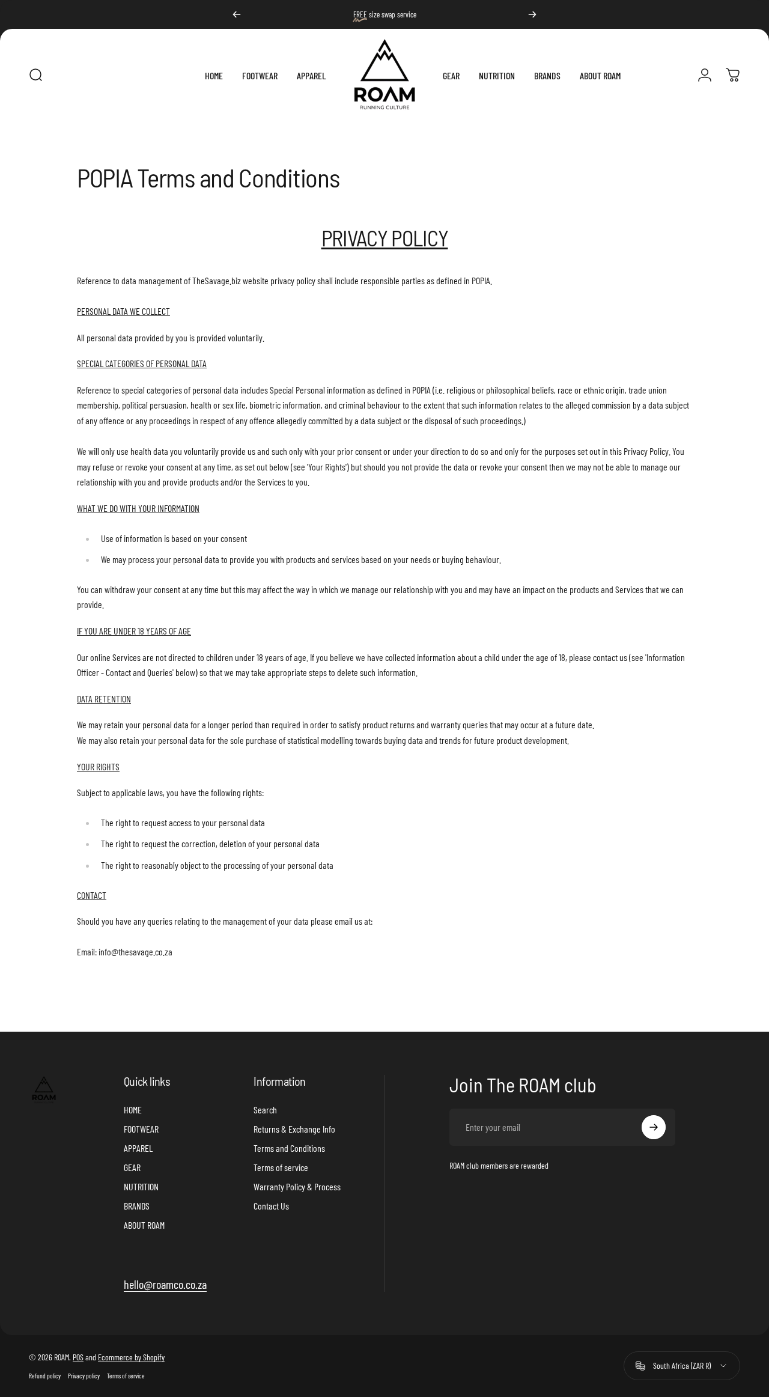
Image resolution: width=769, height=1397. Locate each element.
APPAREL (138, 1148)
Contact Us (271, 1205)
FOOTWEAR (141, 1128)
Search (265, 1109)
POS (78, 1357)
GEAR (132, 1167)
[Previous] (236, 14)
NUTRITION (141, 1186)
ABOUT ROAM (144, 1225)
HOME (133, 1109)
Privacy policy (84, 1376)
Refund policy (45, 1376)
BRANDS (137, 1205)
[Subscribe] (654, 1127)
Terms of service (281, 1167)
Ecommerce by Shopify (131, 1357)
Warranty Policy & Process (297, 1186)
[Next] (532, 14)
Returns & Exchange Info (294, 1128)
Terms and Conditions (289, 1148)
